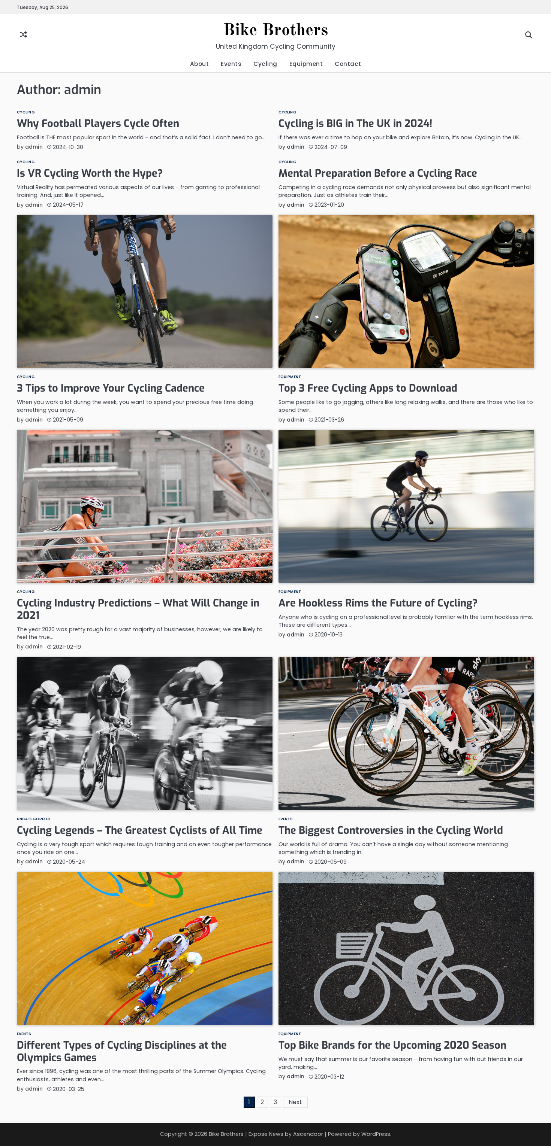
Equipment (306, 64)
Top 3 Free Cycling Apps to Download (367, 388)
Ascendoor (308, 1134)
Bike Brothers (275, 30)
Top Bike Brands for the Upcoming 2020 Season (392, 1045)
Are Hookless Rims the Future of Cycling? (378, 603)
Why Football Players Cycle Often (98, 123)
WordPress (375, 1134)
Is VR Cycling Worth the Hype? (90, 173)
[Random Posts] (23, 35)
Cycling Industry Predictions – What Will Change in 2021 (138, 609)
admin (34, 147)
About (199, 64)
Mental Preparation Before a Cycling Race (377, 173)
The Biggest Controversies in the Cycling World (390, 830)
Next (295, 1102)
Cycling (265, 64)
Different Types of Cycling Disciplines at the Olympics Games (122, 1051)
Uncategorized (34, 819)
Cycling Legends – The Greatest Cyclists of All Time (139, 830)
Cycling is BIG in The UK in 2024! (355, 123)
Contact (348, 64)
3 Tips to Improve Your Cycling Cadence (111, 388)
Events (231, 64)
